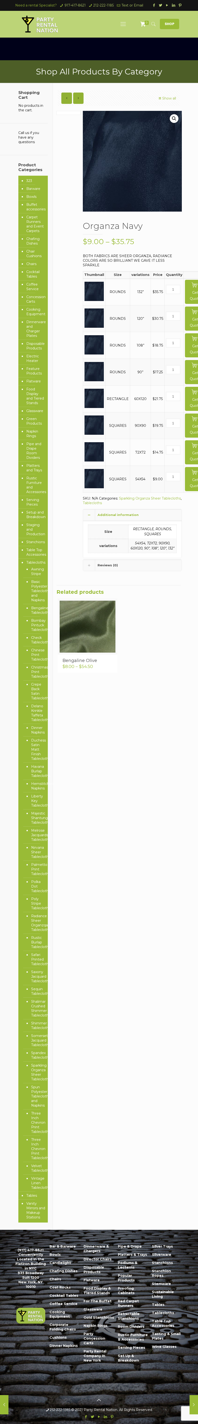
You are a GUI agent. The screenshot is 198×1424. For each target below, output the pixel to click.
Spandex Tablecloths (37, 1055)
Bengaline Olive (80, 660)
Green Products (34, 421)
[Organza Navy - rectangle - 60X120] (94, 407)
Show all (169, 98)
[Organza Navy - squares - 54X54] (94, 487)
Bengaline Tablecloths (37, 610)
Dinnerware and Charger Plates (35, 329)
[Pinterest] (180, 5)
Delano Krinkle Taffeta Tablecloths (37, 713)
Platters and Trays (34, 467)
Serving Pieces (32, 502)
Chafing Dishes (33, 241)
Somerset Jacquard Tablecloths (37, 1040)
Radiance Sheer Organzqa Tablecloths (37, 923)
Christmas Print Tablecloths (37, 672)
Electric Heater (32, 358)
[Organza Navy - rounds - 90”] (94, 380)
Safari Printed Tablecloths (37, 959)
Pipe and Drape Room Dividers (33, 451)
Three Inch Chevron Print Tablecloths (37, 1122)
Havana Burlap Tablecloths (37, 771)
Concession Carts (35, 299)
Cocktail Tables (33, 274)
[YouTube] (167, 5)
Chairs (31, 264)
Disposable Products (35, 345)
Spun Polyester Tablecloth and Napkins (37, 1096)
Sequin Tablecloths (37, 991)
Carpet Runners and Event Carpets (35, 224)
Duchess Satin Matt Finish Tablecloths (37, 749)
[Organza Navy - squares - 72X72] (94, 460)
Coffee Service (32, 286)
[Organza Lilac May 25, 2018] (4, 1404)
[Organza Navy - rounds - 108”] (94, 353)
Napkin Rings (32, 433)
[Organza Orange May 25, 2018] (194, 1404)
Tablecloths (92, 503)
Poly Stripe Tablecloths (37, 903)
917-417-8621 (75, 5)
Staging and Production (35, 529)
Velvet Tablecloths (37, 1168)
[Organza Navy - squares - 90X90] (94, 433)
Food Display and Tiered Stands (35, 396)
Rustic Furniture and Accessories (35, 485)
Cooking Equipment (35, 311)
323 (29, 181)
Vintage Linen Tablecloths (37, 1183)
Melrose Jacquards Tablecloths (37, 835)
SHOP (169, 23)
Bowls (31, 196)
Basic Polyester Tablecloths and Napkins (37, 591)
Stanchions (35, 542)
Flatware (33, 381)
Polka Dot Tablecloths (37, 886)
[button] (174, 118)
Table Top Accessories (35, 552)
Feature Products (34, 371)
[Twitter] (160, 5)
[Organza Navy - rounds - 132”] (94, 300)
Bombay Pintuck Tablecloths (37, 625)
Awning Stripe (37, 571)
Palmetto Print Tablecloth (37, 869)
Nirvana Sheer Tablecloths (37, 852)
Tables (31, 1195)
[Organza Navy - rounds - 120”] (94, 326)
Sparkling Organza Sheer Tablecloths (150, 498)
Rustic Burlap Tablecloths (37, 942)
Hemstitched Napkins (37, 786)
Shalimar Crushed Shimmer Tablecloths (37, 1008)
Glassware (34, 411)
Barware (33, 189)
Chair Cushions (34, 253)
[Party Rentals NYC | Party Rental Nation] (40, 24)
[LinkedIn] (173, 5)
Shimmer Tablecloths (37, 1025)
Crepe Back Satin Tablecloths (37, 691)
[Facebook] (154, 5)
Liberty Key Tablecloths (37, 801)
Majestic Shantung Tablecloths (37, 818)
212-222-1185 (103, 5)
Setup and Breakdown (35, 514)
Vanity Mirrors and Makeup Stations (35, 1210)
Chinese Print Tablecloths (37, 655)
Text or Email (132, 5)
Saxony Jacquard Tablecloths (37, 976)
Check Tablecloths (37, 639)
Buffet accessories (35, 206)
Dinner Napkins (37, 730)
